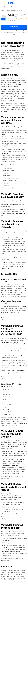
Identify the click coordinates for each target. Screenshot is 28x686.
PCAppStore (17, 30)
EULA (20, 32)
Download (14, 27)
